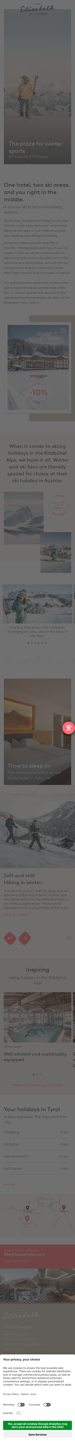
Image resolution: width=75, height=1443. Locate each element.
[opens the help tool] (68, 728)
